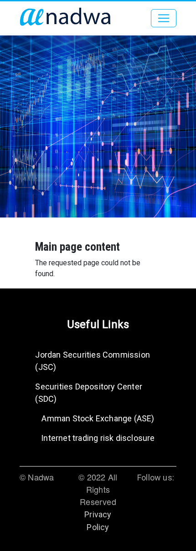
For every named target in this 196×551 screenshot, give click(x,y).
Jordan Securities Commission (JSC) (92, 361)
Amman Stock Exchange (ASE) (97, 418)
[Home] (65, 18)
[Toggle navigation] (163, 18)
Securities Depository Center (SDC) (88, 393)
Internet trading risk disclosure (98, 438)
